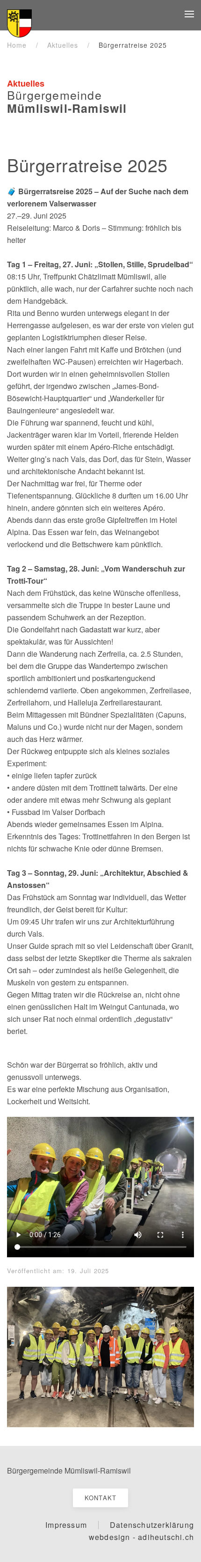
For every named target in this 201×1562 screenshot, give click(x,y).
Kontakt (100, 1497)
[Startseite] (19, 22)
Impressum (66, 1524)
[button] (189, 14)
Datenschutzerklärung (152, 1524)
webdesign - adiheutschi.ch (141, 1537)
